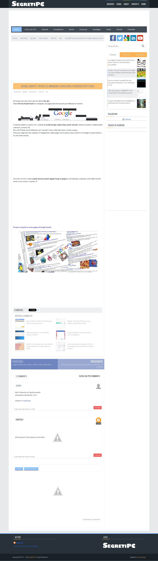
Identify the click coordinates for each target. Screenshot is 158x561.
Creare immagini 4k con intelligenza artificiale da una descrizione (121, 102)
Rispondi (97, 407)
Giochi (71, 29)
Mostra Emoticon (31, 469)
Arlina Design (141, 557)
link (35, 125)
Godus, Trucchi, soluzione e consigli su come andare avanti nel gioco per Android (122, 72)
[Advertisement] (56, 18)
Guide (108, 29)
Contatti (135, 4)
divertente (17, 92)
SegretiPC (32, 557)
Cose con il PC (30, 29)
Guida (119, 4)
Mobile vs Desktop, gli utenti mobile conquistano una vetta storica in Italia (39, 346)
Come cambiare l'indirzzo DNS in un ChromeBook (79, 333)
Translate (131, 29)
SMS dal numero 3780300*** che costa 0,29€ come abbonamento (120, 91)
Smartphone (58, 29)
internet (41, 92)
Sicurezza (83, 29)
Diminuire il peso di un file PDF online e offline (37, 333)
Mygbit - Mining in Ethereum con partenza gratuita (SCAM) (79, 322)
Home (143, 4)
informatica (33, 92)
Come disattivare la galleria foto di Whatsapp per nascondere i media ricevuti (80, 346)
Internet (45, 29)
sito (47, 92)
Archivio (110, 4)
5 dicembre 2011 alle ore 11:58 (24, 409)
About (126, 4)
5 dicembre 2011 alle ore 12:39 (24, 457)
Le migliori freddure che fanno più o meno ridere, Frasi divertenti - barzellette (121, 62)
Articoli (119, 29)
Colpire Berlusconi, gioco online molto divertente (31, 364)
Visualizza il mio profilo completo (26, 546)
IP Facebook (26, 400)
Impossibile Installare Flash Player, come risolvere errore (39, 322)
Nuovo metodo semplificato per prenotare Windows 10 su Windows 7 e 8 (121, 82)
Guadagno (97, 29)
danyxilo (19, 419)
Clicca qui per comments (89, 376)
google (25, 92)
